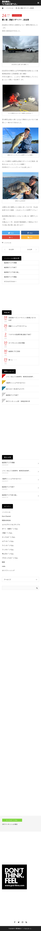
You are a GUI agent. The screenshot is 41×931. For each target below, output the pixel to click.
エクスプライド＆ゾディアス (11, 524)
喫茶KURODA (6, 520)
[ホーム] (2, 8)
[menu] (38, 3)
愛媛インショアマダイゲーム (18, 326)
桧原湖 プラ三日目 (14, 351)
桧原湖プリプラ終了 (10, 267)
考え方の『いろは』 (8, 554)
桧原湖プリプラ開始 (10, 277)
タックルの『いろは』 (9, 537)
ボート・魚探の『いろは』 (10, 529)
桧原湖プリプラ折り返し (11, 272)
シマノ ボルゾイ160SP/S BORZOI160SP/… (20, 376)
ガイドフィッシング (8, 570)
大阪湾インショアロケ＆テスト (15, 383)
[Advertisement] (20, 295)
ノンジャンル (17, 15)
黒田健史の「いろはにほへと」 (24, 928)
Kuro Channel (6, 516)
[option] (20, 824)
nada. (4, 566)
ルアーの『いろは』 (8, 541)
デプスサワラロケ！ (10, 281)
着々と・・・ (13, 360)
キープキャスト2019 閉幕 (17, 343)
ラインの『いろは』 (8, 545)
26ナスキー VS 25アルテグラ (15, 389)
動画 (3, 562)
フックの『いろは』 (8, 549)
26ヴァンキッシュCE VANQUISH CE (18, 401)
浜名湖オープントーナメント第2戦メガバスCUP (22, 319)
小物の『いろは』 (7, 533)
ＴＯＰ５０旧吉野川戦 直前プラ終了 (20, 334)
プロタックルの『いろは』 (10, 558)
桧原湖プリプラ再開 (10, 263)
